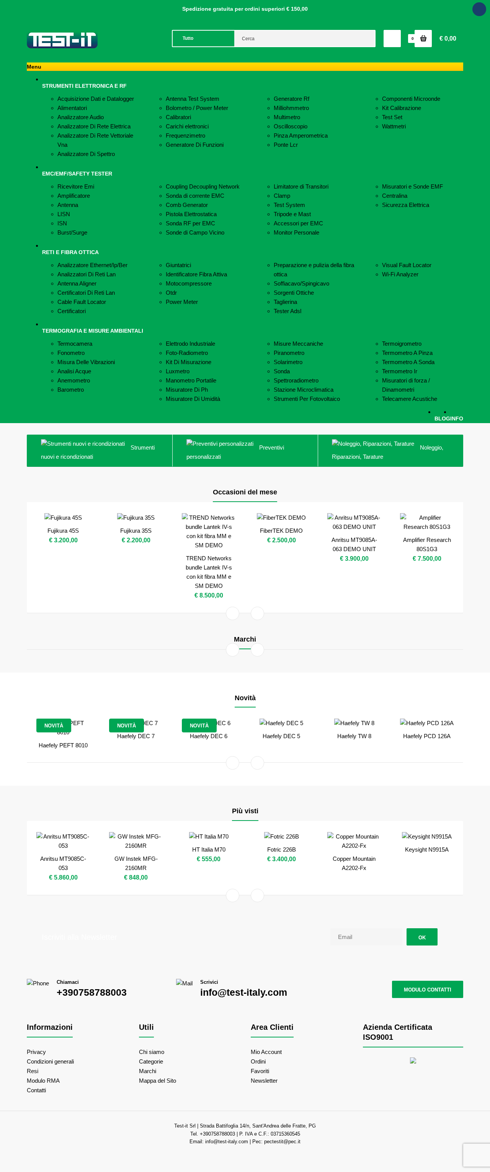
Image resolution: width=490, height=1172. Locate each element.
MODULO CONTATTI (427, 990)
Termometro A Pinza (407, 353)
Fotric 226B (281, 849)
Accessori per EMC (298, 223)
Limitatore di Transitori (301, 186)
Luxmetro (177, 371)
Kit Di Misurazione (188, 362)
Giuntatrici (178, 265)
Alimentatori (72, 108)
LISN (63, 214)
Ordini (258, 1061)
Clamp (282, 195)
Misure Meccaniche (298, 343)
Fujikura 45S (63, 530)
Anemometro (73, 380)
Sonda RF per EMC (190, 223)
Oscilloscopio (290, 126)
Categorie (151, 1061)
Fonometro (71, 353)
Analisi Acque (74, 371)
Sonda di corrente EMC (195, 195)
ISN (62, 223)
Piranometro (289, 353)
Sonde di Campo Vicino (195, 232)
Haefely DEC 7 (136, 736)
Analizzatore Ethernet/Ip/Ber (92, 265)
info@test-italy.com (243, 992)
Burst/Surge (72, 232)
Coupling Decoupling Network (203, 186)
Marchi (147, 1071)
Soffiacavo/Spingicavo (301, 283)
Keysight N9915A (427, 849)
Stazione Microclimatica (303, 389)
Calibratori (178, 117)
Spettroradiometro (296, 380)
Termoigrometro (401, 343)
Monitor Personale (296, 232)
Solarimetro (288, 362)
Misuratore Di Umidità (193, 399)
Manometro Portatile (191, 380)
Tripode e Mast (292, 214)
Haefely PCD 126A (427, 736)
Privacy (36, 1052)
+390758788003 (92, 992)
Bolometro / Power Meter (197, 108)
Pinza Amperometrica (301, 135)
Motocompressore (189, 283)
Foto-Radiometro (187, 353)
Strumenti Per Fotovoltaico (307, 399)
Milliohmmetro (291, 108)
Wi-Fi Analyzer (400, 274)
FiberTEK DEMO (281, 530)
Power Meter (182, 302)
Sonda (282, 371)
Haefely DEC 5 (281, 736)
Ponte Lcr (286, 144)
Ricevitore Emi (75, 186)
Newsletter (264, 1080)
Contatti (36, 1090)
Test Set (392, 117)
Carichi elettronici (187, 126)
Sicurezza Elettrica (405, 205)
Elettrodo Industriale (190, 343)
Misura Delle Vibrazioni (86, 362)
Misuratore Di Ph (187, 389)
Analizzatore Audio (80, 117)
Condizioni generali (50, 1061)
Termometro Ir (399, 371)
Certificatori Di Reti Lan (86, 292)
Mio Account (266, 1052)
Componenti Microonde (411, 98)
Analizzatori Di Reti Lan (86, 274)
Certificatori (71, 311)
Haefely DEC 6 (208, 736)
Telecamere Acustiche (409, 399)
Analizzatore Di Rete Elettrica (94, 126)
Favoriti (260, 1071)
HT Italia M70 (208, 849)
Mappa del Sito (157, 1080)
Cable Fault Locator (81, 302)
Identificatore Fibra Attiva (196, 274)
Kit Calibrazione (401, 108)
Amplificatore (73, 195)
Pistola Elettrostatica (191, 214)
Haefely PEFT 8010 (63, 745)
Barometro (70, 389)
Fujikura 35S (136, 530)
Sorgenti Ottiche (294, 292)
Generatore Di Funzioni (195, 144)
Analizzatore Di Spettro (86, 154)
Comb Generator (187, 205)
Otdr (171, 292)
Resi (32, 1071)
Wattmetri (394, 126)
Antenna (67, 205)
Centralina (394, 195)
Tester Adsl (287, 311)
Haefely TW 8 (354, 736)
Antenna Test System (192, 98)
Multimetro (287, 117)
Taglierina (285, 302)
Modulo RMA (43, 1080)
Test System (289, 205)
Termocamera (74, 343)
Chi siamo (151, 1052)
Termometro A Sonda (408, 362)
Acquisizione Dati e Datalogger (95, 98)
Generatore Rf (291, 98)
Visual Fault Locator (406, 265)
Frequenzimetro (185, 135)
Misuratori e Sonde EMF (412, 186)
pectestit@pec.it (282, 1141)
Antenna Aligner (76, 283)
